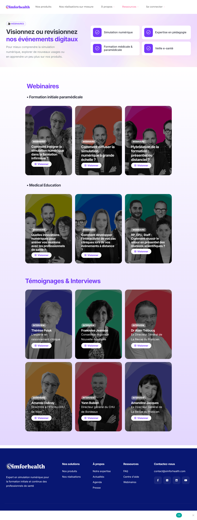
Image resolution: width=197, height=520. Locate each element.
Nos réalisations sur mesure (76, 7)
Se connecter (154, 7)
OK (179, 515)
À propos (106, 7)
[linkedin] (176, 480)
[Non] (193, 515)
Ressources (129, 7)
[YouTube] (186, 480)
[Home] (18, 7)
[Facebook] (158, 480)
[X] (167, 480)
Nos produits (43, 7)
